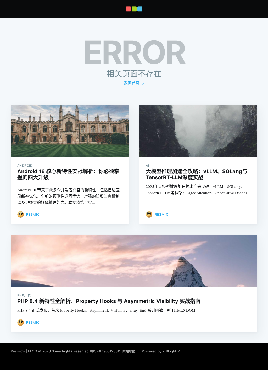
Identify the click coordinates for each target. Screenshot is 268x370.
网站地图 (129, 351)
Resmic (33, 214)
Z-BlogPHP (171, 351)
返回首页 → (134, 83)
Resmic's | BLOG (24, 351)
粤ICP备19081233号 (105, 351)
